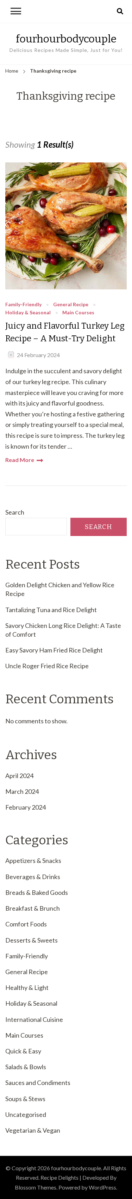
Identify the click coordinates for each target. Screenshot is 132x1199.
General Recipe (70, 304)
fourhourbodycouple (66, 39)
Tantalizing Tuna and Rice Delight (51, 610)
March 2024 (22, 791)
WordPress (102, 1187)
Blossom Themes (35, 1187)
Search (14, 512)
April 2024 (19, 775)
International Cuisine (34, 1019)
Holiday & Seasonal (28, 312)
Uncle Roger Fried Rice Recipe (47, 666)
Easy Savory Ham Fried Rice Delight (54, 650)
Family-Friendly (23, 304)
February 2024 (25, 807)
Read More (19, 459)
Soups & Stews (25, 1099)
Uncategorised (25, 1114)
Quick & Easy (23, 1051)
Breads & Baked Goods (36, 892)
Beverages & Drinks (32, 876)
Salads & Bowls (25, 1067)
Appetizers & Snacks (33, 860)
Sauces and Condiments (37, 1082)
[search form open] (120, 11)
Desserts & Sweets (31, 940)
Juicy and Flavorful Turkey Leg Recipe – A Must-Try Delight (65, 332)
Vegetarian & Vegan (32, 1130)
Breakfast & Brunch (32, 908)
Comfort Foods (26, 924)
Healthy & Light (27, 987)
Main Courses (78, 312)
